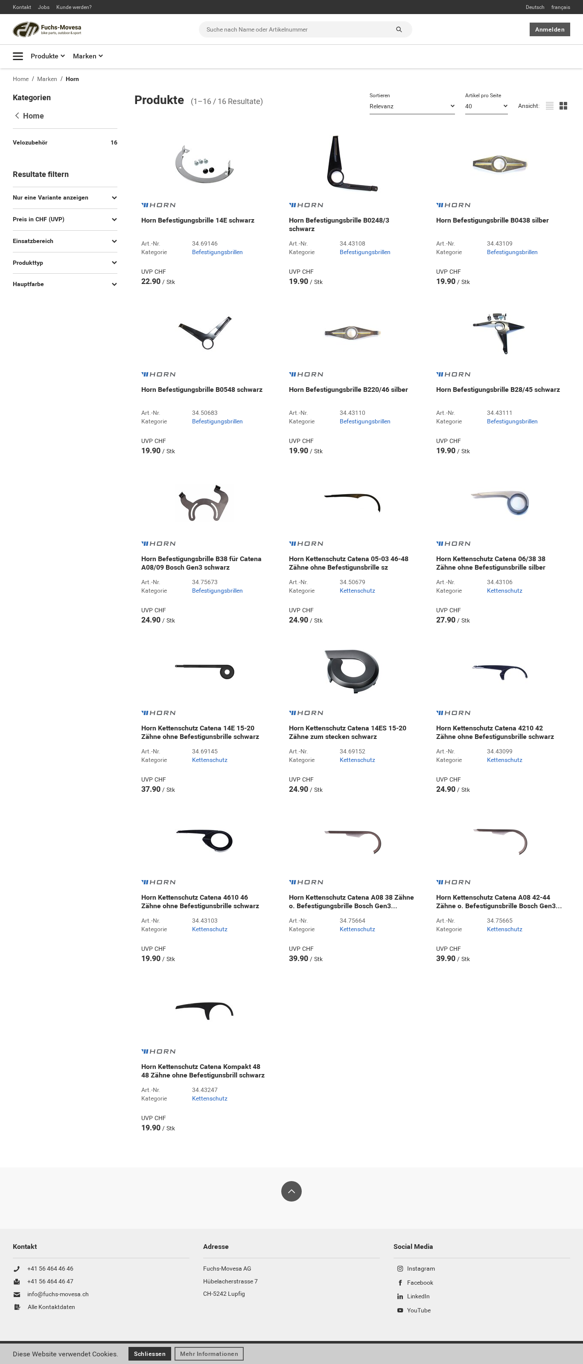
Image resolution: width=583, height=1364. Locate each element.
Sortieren (380, 95)
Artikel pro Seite (483, 95)
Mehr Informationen (209, 1354)
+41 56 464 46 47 (50, 1282)
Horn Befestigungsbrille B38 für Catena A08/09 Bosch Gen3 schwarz (201, 563)
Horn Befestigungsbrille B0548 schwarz (201, 389)
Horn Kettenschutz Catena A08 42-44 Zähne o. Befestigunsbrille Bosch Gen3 (499, 901)
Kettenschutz (357, 591)
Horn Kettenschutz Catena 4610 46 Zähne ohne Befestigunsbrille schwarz (200, 901)
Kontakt (22, 7)
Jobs (44, 7)
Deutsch (535, 7)
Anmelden (550, 29)
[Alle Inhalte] (18, 56)
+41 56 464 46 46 (50, 1269)
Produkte (44, 56)
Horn (72, 79)
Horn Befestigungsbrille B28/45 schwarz (498, 389)
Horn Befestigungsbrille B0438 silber (492, 220)
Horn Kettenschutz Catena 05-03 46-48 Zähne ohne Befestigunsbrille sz (348, 563)
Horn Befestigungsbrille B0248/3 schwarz (339, 224)
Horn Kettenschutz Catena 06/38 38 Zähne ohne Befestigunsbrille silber (490, 563)
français (560, 7)
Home (21, 79)
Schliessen (150, 1354)
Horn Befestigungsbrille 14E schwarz (197, 220)
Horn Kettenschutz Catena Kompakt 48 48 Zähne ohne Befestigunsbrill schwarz (203, 1071)
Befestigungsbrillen (217, 252)
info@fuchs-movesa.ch (58, 1294)
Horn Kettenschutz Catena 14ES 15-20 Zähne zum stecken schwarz (347, 732)
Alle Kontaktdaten (51, 1307)
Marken (84, 56)
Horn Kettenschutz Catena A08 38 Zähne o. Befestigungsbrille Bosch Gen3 (351, 901)
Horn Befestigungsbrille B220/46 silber (348, 389)
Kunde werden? (74, 7)
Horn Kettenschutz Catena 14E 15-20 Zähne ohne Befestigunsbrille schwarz (200, 732)
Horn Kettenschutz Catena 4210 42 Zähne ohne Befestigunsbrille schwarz (495, 732)
